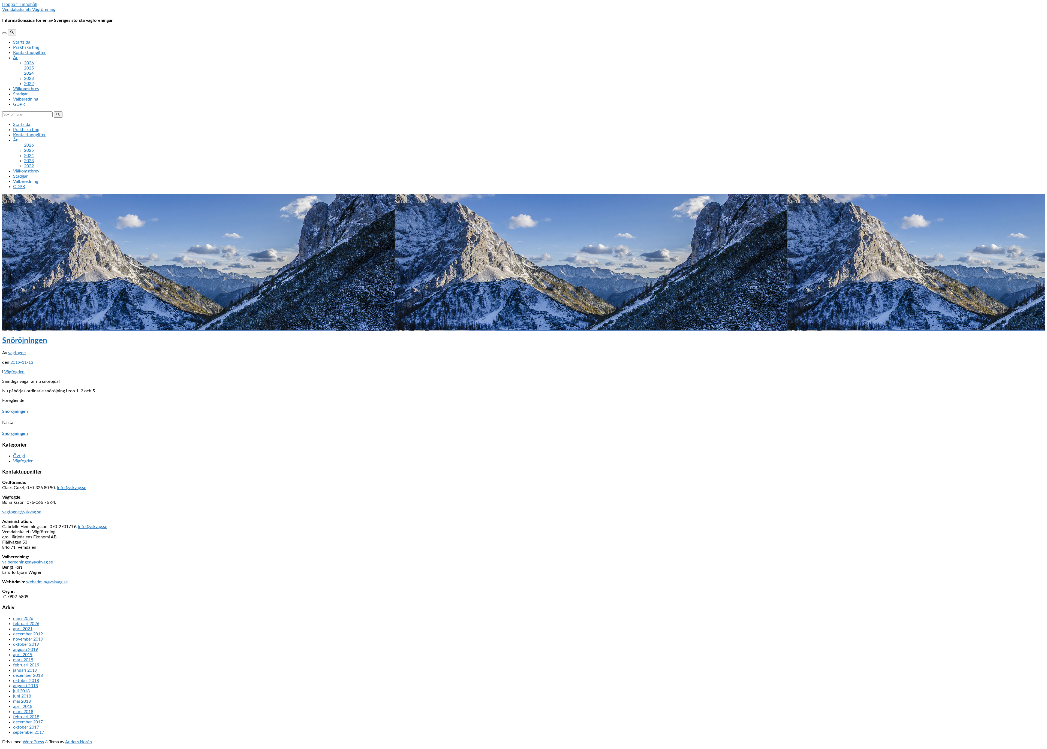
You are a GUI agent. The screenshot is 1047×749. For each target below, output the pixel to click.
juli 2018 (21, 691)
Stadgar (20, 94)
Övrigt (19, 456)
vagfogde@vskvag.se (21, 512)
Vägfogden (14, 372)
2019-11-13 (21, 362)
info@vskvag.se (71, 488)
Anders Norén (78, 742)
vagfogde (17, 353)
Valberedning (25, 99)
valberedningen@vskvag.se (27, 562)
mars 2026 (23, 618)
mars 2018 (23, 711)
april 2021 (22, 629)
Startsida (21, 42)
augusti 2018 (25, 686)
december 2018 (28, 675)
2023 (29, 78)
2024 (29, 73)
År (15, 58)
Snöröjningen (24, 340)
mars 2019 (23, 660)
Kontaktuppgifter (29, 52)
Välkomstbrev (26, 89)
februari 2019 (26, 665)
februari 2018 (26, 717)
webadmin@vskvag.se (47, 582)
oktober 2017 (26, 727)
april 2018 (22, 706)
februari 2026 (26, 623)
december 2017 (28, 722)
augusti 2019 (25, 649)
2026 (29, 63)
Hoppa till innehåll (19, 4)
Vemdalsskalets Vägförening (28, 9)
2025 (29, 68)
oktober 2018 (26, 680)
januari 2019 (25, 670)
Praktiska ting (26, 47)
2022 (29, 83)
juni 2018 (22, 696)
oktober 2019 (26, 644)
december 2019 (28, 634)
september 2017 (28, 732)
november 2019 (28, 639)
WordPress (33, 742)
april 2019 (22, 655)
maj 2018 (22, 701)
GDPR (19, 104)
